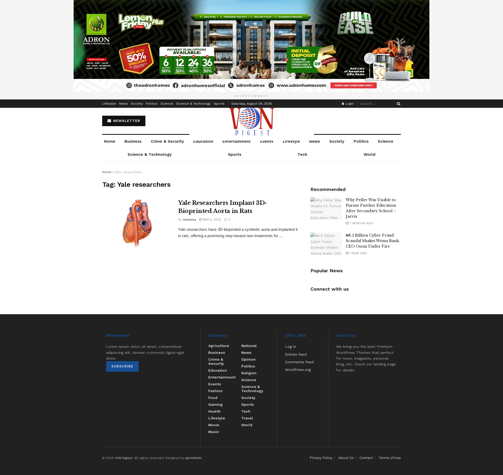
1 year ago (357, 253)
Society (137, 103)
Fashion (215, 391)
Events (266, 141)
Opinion (248, 359)
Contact (366, 458)
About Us (346, 458)
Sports (219, 103)
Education (203, 141)
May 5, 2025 (211, 219)
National (249, 346)
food (212, 398)
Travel (247, 418)
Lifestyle (109, 103)
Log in (290, 346)
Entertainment (236, 141)
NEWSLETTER (126, 121)
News (123, 103)
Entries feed (296, 354)
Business (132, 141)
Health (214, 411)
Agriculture (218, 346)
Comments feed (299, 362)
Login (349, 103)
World (117, 112)
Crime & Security (167, 141)
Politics (151, 103)
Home (109, 141)
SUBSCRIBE (122, 366)
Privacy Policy (321, 458)
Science (167, 103)
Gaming (215, 404)
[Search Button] (397, 103)
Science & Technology (193, 103)
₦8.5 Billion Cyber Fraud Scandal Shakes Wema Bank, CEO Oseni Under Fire (373, 241)
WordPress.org (298, 369)
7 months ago (360, 223)
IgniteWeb (193, 458)
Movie (213, 425)
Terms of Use (390, 458)
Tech (106, 112)
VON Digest (123, 458)
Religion (248, 373)
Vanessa (189, 219)
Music (213, 432)
